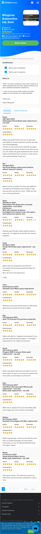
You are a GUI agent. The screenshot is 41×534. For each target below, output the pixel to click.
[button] (38, 3)
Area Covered (20, 110)
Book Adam (20, 43)
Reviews (7, 110)
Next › (26, 489)
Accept (31, 531)
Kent (11, 22)
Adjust (24, 531)
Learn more (26, 529)
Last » (33, 489)
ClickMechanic (6, 58)
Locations (14, 58)
